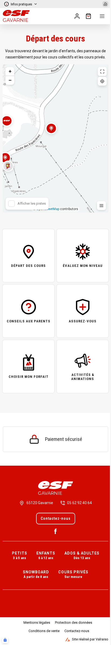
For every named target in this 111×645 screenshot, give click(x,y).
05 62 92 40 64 (79, 503)
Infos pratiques (21, 4)
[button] (51, 131)
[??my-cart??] (88, 16)
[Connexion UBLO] (5, 640)
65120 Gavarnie (39, 503)
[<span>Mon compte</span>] (77, 16)
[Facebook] (55, 531)
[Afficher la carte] (105, 4)
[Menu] (102, 16)
